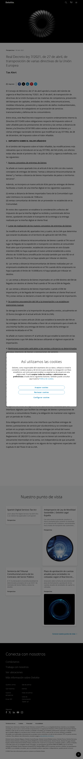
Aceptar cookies (41, 387)
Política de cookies (46, 379)
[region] (41, 379)
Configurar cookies (41, 397)
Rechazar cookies (41, 392)
